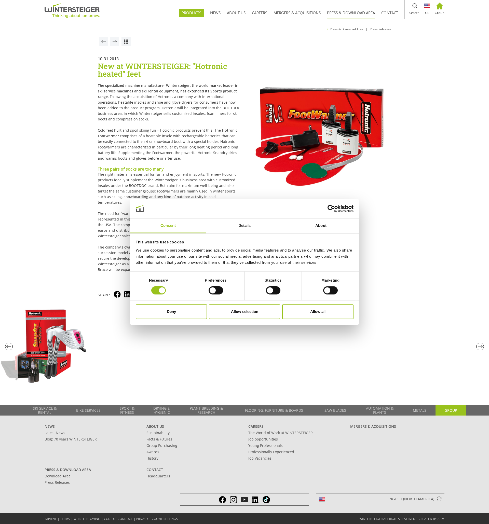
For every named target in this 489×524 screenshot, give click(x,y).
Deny (171, 311)
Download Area (58, 476)
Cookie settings (165, 519)
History (152, 458)
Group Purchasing (161, 445)
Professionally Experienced (271, 451)
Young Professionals (265, 445)
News (50, 426)
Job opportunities (263, 439)
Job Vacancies (259, 458)
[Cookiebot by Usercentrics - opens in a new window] (331, 209)
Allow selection (244, 311)
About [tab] (321, 225)
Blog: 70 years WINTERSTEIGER (71, 439)
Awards (152, 451)
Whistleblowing (87, 519)
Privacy (142, 519)
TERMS (65, 519)
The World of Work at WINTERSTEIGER (280, 432)
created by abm (431, 519)
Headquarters (158, 476)
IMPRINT (51, 519)
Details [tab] (244, 225)
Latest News (55, 432)
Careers (256, 426)
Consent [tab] (168, 225)
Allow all (317, 311)
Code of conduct (118, 519)
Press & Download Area (346, 29)
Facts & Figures (159, 439)
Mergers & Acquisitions (373, 426)
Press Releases (380, 29)
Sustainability (158, 432)
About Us (155, 426)
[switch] (216, 290)
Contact (154, 469)
